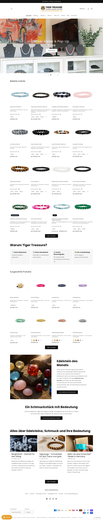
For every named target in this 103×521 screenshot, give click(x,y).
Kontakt (61, 493)
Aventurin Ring (14, 332)
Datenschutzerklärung (42, 517)
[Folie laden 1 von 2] (48, 75)
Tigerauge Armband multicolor (39, 106)
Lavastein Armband (78, 144)
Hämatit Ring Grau (77, 332)
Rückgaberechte (52, 493)
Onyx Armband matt (36, 144)
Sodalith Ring (55, 297)
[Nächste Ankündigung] (92, 1)
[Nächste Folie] (54, 75)
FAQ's (26, 493)
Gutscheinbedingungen (71, 493)
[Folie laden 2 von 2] (51, 75)
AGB (58, 517)
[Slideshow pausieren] (58, 75)
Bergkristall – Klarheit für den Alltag (23, 455)
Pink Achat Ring (35, 297)
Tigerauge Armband (15, 181)
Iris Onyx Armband (15, 144)
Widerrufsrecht (52, 517)
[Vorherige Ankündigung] (10, 1)
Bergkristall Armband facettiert (60, 181)
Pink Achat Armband (36, 219)
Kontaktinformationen (65, 517)
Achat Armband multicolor (59, 144)
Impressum (74, 517)
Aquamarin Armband (15, 106)
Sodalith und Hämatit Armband (60, 106)
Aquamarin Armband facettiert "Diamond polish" (60, 219)
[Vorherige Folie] (44, 75)
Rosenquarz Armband (78, 106)
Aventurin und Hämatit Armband (18, 219)
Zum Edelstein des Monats (67, 392)
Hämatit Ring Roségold (58, 332)
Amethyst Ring (76, 297)
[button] (11, 8)
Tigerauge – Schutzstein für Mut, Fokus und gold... (51, 455)
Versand (32, 493)
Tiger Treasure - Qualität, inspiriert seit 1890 (24, 517)
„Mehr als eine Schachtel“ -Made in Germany (79, 455)
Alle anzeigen (51, 236)
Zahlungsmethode (41, 493)
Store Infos (51, 50)
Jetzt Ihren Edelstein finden (51, 418)
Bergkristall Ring (14, 297)
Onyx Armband (35, 181)
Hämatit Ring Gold (35, 332)
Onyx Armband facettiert (79, 181)
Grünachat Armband (78, 219)
